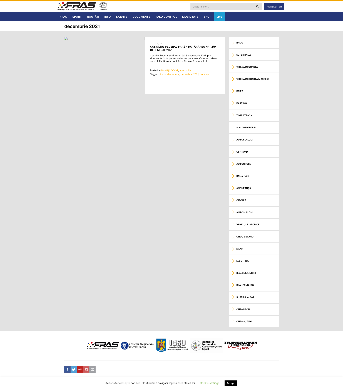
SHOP (207, 16)
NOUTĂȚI (93, 16)
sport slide (186, 70)
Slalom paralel (246, 127)
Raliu (239, 42)
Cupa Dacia (243, 309)
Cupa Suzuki (244, 321)
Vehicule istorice (248, 224)
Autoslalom (244, 139)
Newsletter (274, 6)
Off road (242, 151)
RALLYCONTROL (166, 16)
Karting (241, 103)
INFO (107, 16)
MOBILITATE (190, 16)
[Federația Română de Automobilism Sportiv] (76, 6)
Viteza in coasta (247, 66)
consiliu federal (170, 74)
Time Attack (244, 115)
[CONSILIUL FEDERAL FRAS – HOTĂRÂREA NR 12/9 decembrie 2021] (104, 39)
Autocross (243, 163)
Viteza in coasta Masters (252, 79)
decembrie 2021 (189, 74)
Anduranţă (243, 188)
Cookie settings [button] (209, 383)
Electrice (242, 260)
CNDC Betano (244, 236)
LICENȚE (121, 16)
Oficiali (174, 70)
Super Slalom (245, 297)
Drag (239, 248)
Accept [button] (231, 383)
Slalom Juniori (246, 273)
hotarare (204, 74)
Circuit (241, 200)
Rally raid (242, 176)
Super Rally (243, 54)
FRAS (63, 16)
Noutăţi (165, 70)
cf (160, 74)
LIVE (219, 16)
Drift (239, 91)
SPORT (77, 16)
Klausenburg (245, 285)
